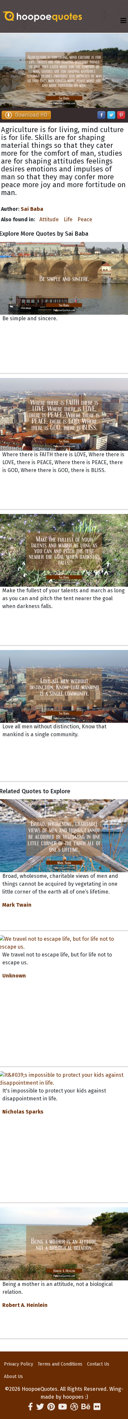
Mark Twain (17, 905)
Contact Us (98, 1364)
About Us (13, 1376)
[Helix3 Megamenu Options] (123, 21)
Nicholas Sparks (22, 1112)
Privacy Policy (18, 1364)
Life (68, 219)
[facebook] (30, 1406)
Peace (84, 219)
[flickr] (97, 1406)
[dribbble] (74, 1406)
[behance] (85, 1406)
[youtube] (62, 1406)
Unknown (14, 976)
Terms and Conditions (60, 1364)
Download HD (31, 115)
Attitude (49, 219)
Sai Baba (32, 209)
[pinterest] (51, 1406)
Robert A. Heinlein (25, 1305)
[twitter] (40, 1406)
